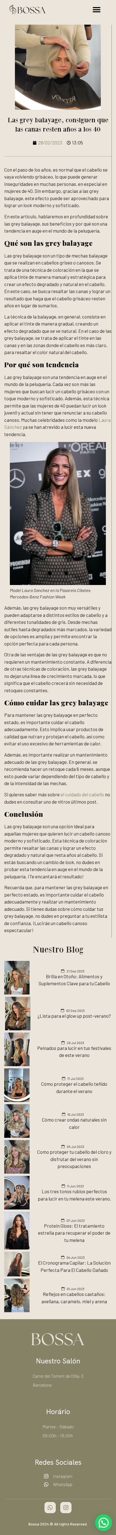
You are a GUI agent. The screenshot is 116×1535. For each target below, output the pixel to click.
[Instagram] (66, 1507)
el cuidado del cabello (82, 794)
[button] (96, 9)
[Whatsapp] (50, 1507)
